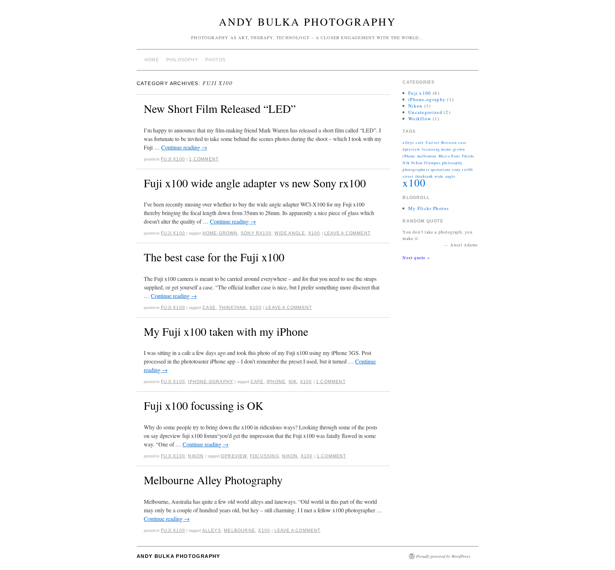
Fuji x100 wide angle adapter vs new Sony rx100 (255, 182)
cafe (257, 381)
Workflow (419, 118)
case (209, 307)
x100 (314, 233)
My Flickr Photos (428, 208)
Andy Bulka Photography (307, 21)
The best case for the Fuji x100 (214, 257)
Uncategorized (425, 112)
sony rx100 (256, 233)
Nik (293, 381)
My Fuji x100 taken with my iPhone (226, 331)
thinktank (233, 307)
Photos (215, 59)
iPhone (276, 381)
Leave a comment (347, 233)
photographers (416, 169)
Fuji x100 (173, 159)
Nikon (196, 456)
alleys (211, 530)
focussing (264, 456)
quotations (441, 169)
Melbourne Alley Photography (213, 479)
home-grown (220, 233)
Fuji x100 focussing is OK (203, 405)
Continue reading (184, 147)
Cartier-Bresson (441, 142)
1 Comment (204, 159)
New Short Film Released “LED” (220, 108)
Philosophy (182, 59)
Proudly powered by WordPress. (443, 556)
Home (151, 59)
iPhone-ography (210, 381)
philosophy (452, 162)
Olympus (432, 162)
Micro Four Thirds (456, 155)
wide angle (289, 233)
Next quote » (416, 257)
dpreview (234, 456)
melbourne (239, 530)
